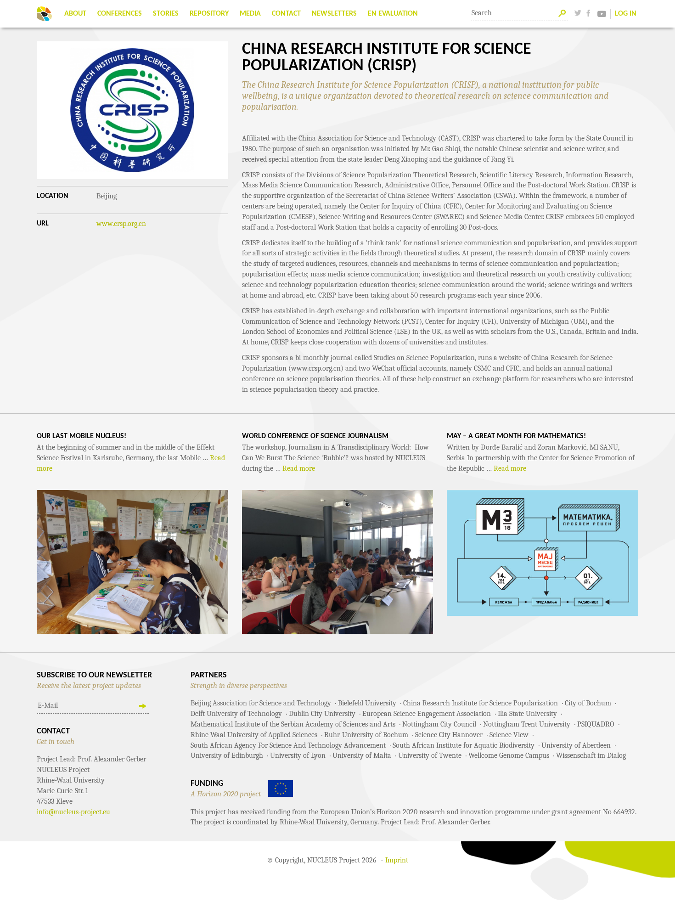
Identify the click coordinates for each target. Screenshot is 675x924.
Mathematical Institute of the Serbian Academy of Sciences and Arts (293, 724)
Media (250, 13)
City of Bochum (588, 703)
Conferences (119, 13)
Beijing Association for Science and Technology (261, 703)
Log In (625, 13)
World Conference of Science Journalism (315, 436)
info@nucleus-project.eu (73, 812)
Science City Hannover (449, 735)
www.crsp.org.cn (121, 224)
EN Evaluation (393, 13)
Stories (166, 13)
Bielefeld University (367, 703)
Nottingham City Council (439, 724)
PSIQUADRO (595, 724)
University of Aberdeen (576, 745)
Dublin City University (322, 714)
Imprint (396, 860)
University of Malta (361, 755)
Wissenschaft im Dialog (591, 755)
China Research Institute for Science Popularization (480, 703)
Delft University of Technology (236, 714)
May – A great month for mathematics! (516, 436)
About (75, 13)
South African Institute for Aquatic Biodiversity (463, 745)
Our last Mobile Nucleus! (81, 436)
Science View (509, 735)
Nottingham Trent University (526, 724)
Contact (286, 13)
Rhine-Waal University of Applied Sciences (254, 735)
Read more (298, 468)
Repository (209, 13)
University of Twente (429, 755)
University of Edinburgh (227, 755)
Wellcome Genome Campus (508, 755)
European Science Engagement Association (426, 714)
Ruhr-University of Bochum (366, 735)
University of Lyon (298, 755)
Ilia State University (527, 714)
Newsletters (334, 13)
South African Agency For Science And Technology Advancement (288, 745)
